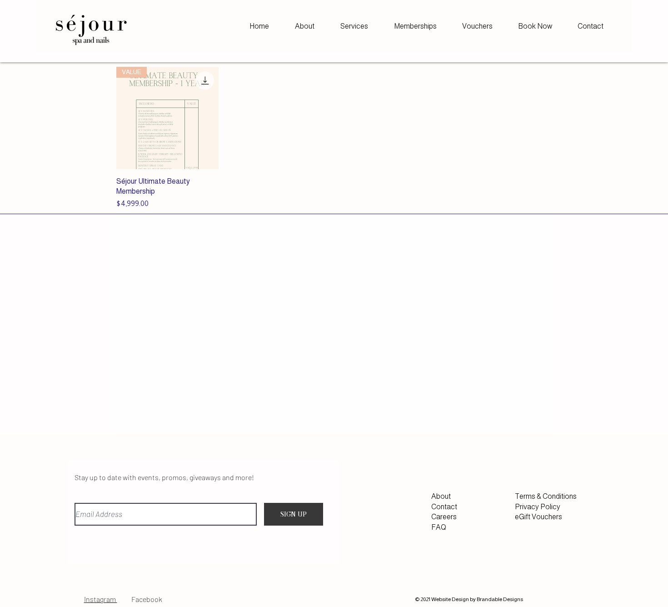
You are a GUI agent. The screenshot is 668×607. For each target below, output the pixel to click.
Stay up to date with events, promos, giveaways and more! (164, 477)
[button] (354, 26)
